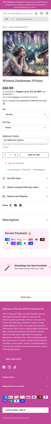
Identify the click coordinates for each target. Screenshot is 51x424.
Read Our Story (13, 359)
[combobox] (25, 19)
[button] (41, 13)
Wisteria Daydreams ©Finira (18, 27)
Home (4, 27)
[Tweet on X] (10, 205)
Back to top (25, 297)
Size (4, 109)
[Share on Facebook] (15, 205)
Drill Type (6, 122)
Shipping (16, 97)
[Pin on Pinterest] (20, 205)
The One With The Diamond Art (18, 418)
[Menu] (47, 13)
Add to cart (34, 155)
